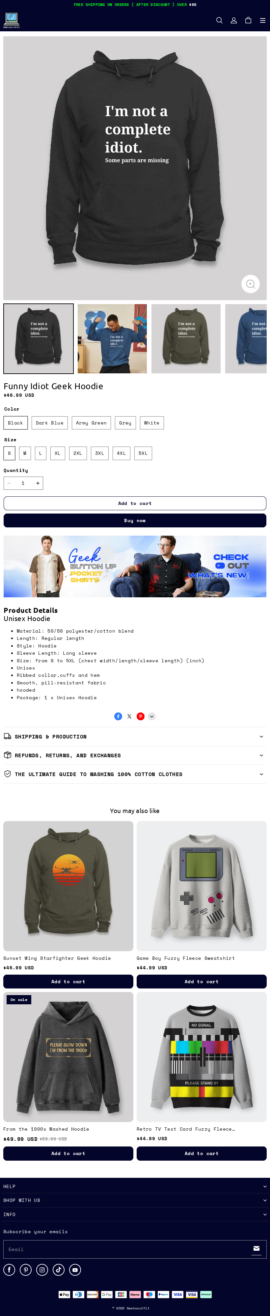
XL (58, 453)
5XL (143, 453)
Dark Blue (50, 422)
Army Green (91, 422)
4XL (121, 453)
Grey (125, 422)
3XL (99, 453)
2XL (78, 453)
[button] (263, 20)
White (152, 422)
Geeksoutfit (138, 1308)
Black (15, 422)
